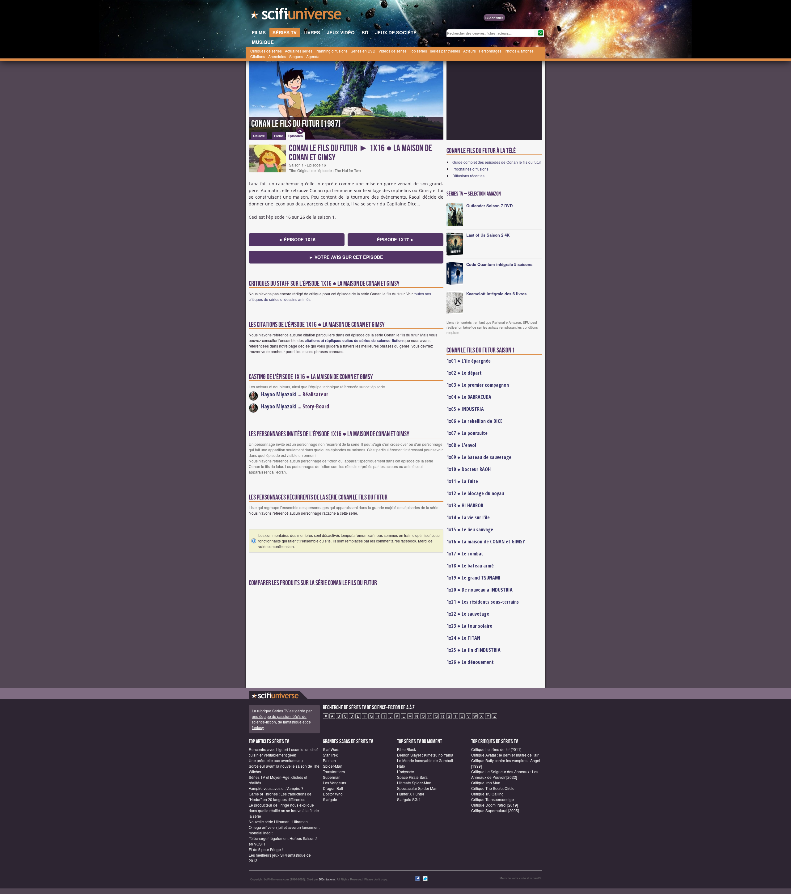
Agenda (312, 56)
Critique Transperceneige (492, 799)
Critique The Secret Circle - (494, 788)
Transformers (334, 771)
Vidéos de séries (393, 50)
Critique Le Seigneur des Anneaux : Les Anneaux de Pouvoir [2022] (504, 774)
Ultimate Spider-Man (414, 782)
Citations (257, 56)
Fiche (278, 135)
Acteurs (469, 50)
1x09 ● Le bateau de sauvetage (478, 457)
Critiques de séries (266, 50)
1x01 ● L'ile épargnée (468, 360)
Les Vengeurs (334, 782)
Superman (332, 777)
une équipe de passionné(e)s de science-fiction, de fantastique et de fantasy (281, 722)
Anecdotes (277, 56)
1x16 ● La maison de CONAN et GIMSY (485, 541)
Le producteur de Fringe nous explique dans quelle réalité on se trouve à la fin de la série (284, 810)
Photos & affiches (519, 50)
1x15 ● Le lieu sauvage (469, 529)
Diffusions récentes (468, 175)
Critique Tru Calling (487, 793)
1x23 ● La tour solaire (469, 625)
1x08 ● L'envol (461, 445)
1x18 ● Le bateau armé (470, 565)
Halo (401, 766)
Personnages (490, 50)
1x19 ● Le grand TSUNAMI (473, 577)
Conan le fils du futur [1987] (296, 123)
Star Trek (330, 754)
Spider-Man (332, 766)
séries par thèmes (445, 50)
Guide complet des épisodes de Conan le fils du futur (496, 162)
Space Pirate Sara (412, 777)
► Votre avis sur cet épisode (346, 257)
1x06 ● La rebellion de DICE (474, 421)
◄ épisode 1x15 (296, 239)
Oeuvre (259, 135)
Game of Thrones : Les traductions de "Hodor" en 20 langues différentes (280, 796)
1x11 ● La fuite (462, 481)
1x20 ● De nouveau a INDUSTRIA (479, 589)
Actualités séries (298, 50)
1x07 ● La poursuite (467, 433)
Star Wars (331, 749)
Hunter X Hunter (410, 793)
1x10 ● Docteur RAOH (468, 469)
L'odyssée (405, 771)
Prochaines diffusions (470, 168)
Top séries (418, 50)
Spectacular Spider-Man (417, 788)
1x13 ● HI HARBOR (464, 505)
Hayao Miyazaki (278, 394)
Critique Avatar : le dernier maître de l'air (505, 754)
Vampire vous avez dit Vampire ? (276, 788)
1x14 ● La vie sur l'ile (468, 517)
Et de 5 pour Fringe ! (266, 849)
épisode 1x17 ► (395, 239)
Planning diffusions (331, 50)
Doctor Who (333, 793)
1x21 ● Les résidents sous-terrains (482, 601)
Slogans (296, 56)
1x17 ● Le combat (464, 553)
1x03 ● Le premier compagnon (477, 385)
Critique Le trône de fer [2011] (496, 749)
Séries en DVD (363, 50)
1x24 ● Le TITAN (463, 638)
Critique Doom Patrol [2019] (494, 805)
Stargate (330, 799)
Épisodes (295, 135)
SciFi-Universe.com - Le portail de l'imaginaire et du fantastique (297, 15)
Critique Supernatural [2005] (495, 810)
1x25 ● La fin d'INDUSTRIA (473, 650)
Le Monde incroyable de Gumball (425, 760)
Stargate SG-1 (409, 799)
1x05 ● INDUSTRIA (465, 409)
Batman (329, 760)
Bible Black (406, 749)
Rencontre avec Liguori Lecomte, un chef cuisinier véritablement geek (283, 752)
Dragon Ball (333, 788)
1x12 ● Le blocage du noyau (475, 493)
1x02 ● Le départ (464, 372)
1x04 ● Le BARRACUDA (468, 397)
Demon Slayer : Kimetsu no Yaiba (425, 754)
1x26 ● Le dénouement (470, 662)
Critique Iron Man (485, 782)
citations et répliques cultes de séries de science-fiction (354, 340)
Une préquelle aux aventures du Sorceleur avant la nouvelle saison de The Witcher (284, 766)
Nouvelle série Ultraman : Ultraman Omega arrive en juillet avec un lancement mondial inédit (284, 827)
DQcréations (327, 879)
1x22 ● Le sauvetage (467, 613)
